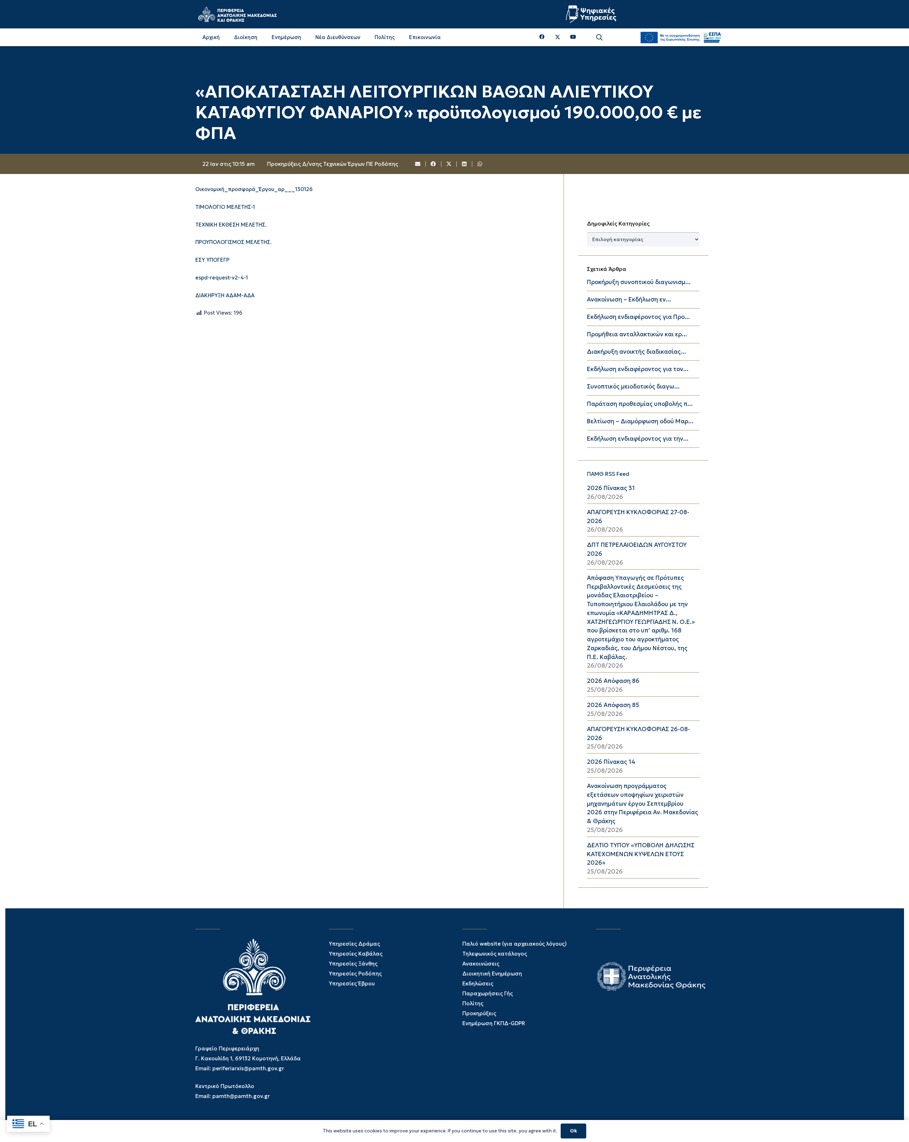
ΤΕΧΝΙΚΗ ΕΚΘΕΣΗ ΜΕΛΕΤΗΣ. (231, 225)
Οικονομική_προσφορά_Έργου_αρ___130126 (253, 189)
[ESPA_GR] (680, 37)
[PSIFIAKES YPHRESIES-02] (592, 14)
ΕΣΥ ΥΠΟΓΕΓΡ (212, 260)
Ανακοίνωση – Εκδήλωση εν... (629, 299)
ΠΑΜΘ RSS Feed (608, 474)
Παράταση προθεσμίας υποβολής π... (640, 404)
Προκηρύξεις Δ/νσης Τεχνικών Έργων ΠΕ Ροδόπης (332, 164)
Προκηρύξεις (479, 1013)
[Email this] (418, 164)
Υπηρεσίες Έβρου (352, 983)
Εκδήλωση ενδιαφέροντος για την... (637, 438)
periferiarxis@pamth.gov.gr (248, 1068)
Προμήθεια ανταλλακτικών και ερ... (637, 334)
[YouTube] (573, 37)
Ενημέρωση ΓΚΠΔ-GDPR (493, 1023)
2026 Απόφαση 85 (613, 705)
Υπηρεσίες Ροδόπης (355, 973)
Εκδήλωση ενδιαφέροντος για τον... (637, 369)
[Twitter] (557, 37)
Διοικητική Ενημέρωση (492, 973)
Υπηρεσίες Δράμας (354, 943)
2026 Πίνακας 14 (611, 762)
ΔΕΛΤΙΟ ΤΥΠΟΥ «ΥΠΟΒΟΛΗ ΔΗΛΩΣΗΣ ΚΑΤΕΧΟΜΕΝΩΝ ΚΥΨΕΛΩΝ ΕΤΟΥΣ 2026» (641, 854)
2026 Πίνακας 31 (611, 488)
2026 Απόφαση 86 (613, 681)
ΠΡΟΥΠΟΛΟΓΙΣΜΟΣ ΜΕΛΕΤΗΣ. (233, 242)
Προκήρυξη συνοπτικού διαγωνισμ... (639, 282)
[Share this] (433, 164)
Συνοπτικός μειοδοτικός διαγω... (633, 386)
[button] (599, 37)
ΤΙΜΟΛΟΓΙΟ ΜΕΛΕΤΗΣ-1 (225, 207)
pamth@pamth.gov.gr (241, 1096)
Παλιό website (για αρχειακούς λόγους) (514, 943)
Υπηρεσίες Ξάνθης (353, 963)
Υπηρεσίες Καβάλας (355, 953)
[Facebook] (542, 37)
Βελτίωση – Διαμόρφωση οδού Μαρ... (640, 421)
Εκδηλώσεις (477, 983)
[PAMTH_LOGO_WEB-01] (237, 14)
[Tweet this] (449, 164)
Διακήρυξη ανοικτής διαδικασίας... (636, 351)
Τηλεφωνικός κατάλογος (494, 953)
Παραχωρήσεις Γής (487, 993)
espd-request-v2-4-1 (221, 277)
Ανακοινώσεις (480, 963)
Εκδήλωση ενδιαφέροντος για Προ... (638, 317)
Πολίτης (472, 1003)
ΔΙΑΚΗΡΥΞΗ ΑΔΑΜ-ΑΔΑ (225, 295)
